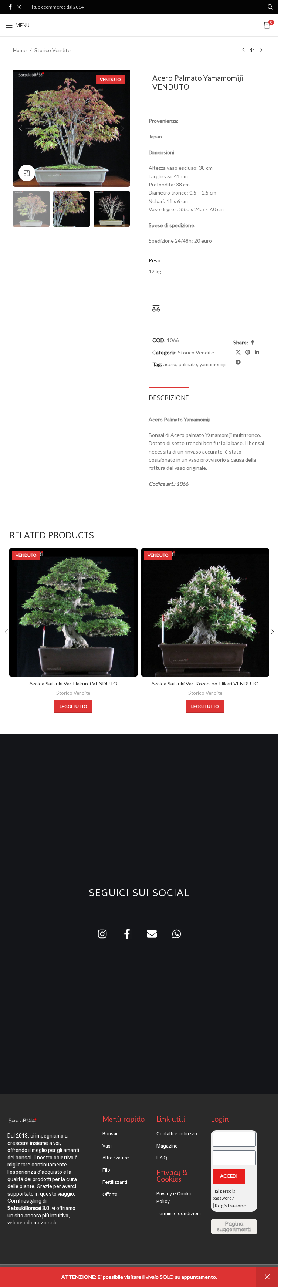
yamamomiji (212, 364)
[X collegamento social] (238, 352)
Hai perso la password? (224, 1194)
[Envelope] (152, 934)
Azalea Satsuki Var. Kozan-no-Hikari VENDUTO (205, 683)
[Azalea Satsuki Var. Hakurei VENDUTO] (73, 612)
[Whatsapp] (177, 934)
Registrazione (230, 1205)
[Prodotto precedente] (243, 50)
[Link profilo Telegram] (238, 362)
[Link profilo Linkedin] (257, 352)
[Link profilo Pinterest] (248, 352)
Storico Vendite (52, 50)
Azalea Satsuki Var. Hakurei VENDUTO (73, 683)
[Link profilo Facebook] (10, 7)
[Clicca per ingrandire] (26, 173)
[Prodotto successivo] (261, 50)
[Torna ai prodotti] (252, 50)
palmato (188, 364)
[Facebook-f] (127, 934)
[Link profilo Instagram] (18, 7)
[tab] (169, 397)
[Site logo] (139, 24)
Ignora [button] (267, 1277)
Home (20, 50)
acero (169, 364)
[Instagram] (102, 934)
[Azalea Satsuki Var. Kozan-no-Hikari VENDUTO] (205, 612)
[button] (20, 128)
